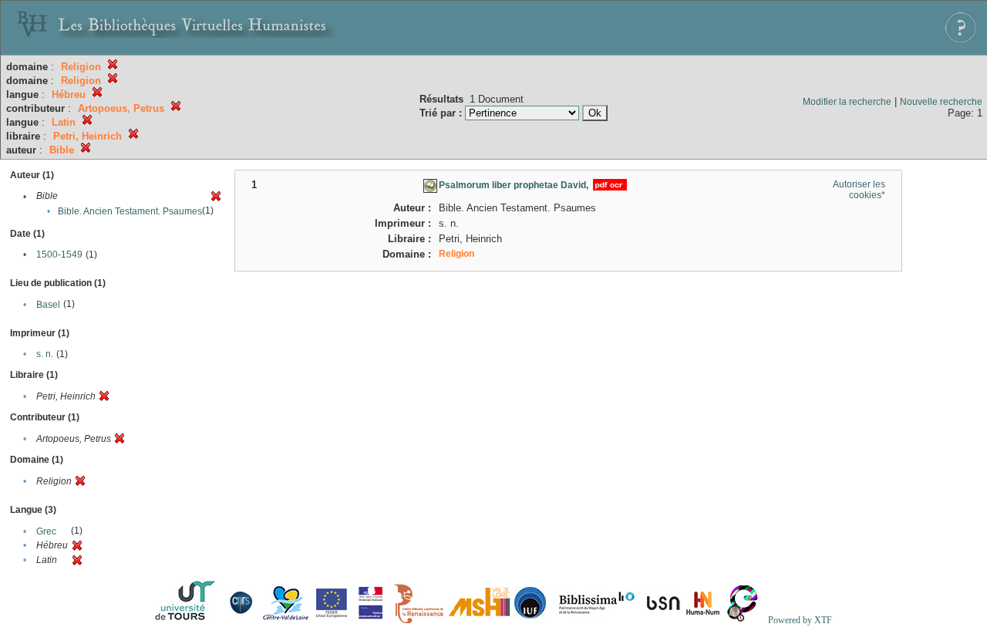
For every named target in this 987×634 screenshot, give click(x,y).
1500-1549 (59, 254)
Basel (48, 304)
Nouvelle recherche (941, 101)
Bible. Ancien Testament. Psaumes (130, 211)
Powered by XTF (800, 620)
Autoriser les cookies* (859, 190)
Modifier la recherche (847, 101)
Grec (46, 531)
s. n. (44, 354)
